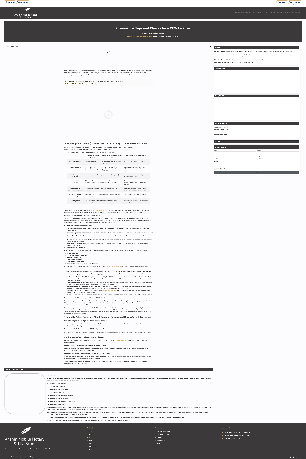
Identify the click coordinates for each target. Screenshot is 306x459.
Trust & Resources (276, 13)
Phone (259, 150)
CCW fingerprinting (110, 290)
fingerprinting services (99, 210)
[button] (210, 46)
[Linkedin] (290, 457)
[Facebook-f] (287, 457)
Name (215, 150)
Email (215, 156)
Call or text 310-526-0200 (73, 84)
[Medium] (293, 457)
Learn (266, 13)
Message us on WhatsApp (89, 84)
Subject (259, 156)
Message (216, 162)
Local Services (257, 13)
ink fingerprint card (123, 340)
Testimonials (289, 13)
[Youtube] (297, 457)
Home (230, 13)
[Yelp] (300, 457)
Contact (297, 13)
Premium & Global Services (242, 13)
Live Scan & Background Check (141, 36)
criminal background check (113, 266)
